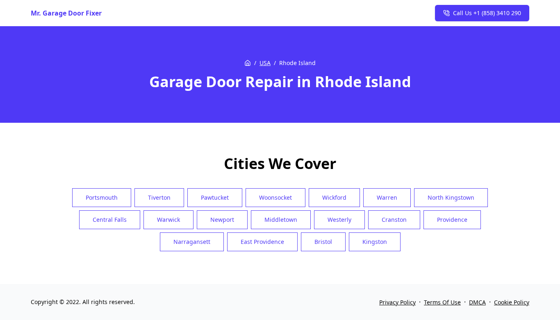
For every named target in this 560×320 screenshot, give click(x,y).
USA (265, 63)
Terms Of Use (442, 302)
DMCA (477, 302)
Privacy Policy (397, 302)
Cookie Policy (511, 302)
